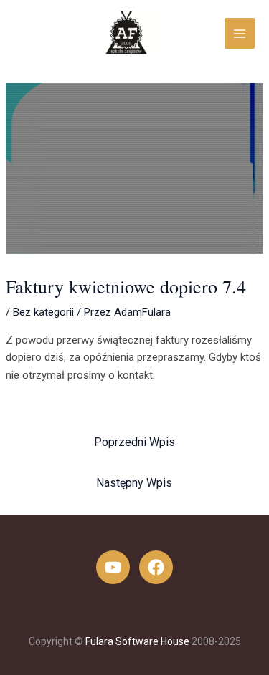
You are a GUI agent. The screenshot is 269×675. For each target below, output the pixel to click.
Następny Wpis (134, 483)
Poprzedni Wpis (134, 442)
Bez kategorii (43, 312)
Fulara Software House (137, 641)
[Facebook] (156, 567)
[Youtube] (113, 567)
